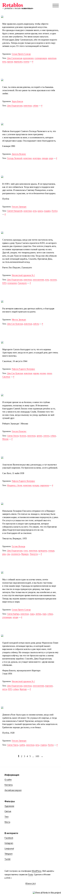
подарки (47, 211)
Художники (9, 806)
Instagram (9, 843)
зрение (39, 436)
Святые (8, 811)
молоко (43, 373)
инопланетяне (38, 280)
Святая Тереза (12, 745)
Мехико (5, 439)
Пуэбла (54, 211)
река (4, 554)
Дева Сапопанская (14, 58)
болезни (23, 436)
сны (8, 554)
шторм (15, 617)
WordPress (36, 871)
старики (43, 745)
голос (25, 551)
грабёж (22, 745)
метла (4, 689)
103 (37, 756)
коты (4, 62)
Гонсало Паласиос (19, 431)
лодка (32, 614)
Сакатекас (6, 377)
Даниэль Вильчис (19, 154)
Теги (7, 816)
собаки (35, 106)
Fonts (30, 874)
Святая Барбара (13, 614)
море (44, 614)
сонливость (15, 554)
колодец (35, 485)
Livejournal (9, 848)
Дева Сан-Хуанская (15, 324)
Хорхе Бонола (17, 101)
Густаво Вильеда (18, 546)
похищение (12, 283)
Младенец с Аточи (14, 485)
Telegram (8, 854)
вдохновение (28, 58)
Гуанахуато (22, 283)
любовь (38, 614)
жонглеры (37, 158)
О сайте (8, 779)
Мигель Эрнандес (19, 320)
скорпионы (44, 485)
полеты (26, 62)
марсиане (49, 686)
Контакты (9, 785)
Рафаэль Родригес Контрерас (23, 369)
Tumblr (7, 859)
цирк (51, 158)
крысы (40, 211)
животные (52, 58)
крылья (10, 62)
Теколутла (34, 554)
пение (49, 373)
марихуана (18, 62)
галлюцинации (41, 58)
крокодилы (42, 551)
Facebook (9, 838)
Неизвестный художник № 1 (23, 275)
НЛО (4, 283)
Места (7, 822)
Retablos (12, 5)
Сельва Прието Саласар (21, 54)
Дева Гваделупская (14, 106)
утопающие (7, 617)
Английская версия (13, 790)
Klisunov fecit (30, 883)
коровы (36, 373)
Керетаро (23, 689)
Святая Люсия (12, 436)
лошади (45, 158)
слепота (46, 436)
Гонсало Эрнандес (19, 207)
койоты (36, 324)
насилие (53, 280)
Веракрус (25, 554)
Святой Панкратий (14, 211)
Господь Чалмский (14, 158)
